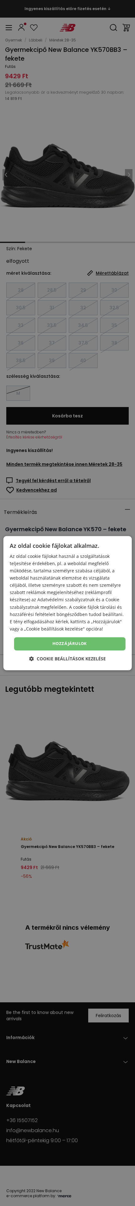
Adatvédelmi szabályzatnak (65, 600)
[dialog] (67, 603)
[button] (67, 658)
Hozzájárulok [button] (69, 643)
